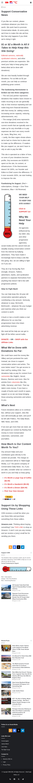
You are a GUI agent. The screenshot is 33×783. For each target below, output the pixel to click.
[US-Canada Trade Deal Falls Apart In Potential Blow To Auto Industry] (6, 587)
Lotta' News (4, 746)
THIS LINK (19, 527)
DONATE (5, 339)
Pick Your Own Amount (14, 491)
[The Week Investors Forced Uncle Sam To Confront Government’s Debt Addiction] (6, 666)
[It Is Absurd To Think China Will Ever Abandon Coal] (6, 658)
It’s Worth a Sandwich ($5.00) (16, 484)
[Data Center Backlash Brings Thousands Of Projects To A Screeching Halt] (6, 684)
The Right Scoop (5, 749)
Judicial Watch (5, 744)
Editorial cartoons (8, 55)
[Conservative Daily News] (11, 2)
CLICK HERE (17, 559)
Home (4, 7)
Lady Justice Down (18, 690)
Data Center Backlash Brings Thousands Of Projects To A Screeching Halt (21, 684)
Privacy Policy (6, 764)
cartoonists (5, 376)
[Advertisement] (16, 620)
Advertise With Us (7, 759)
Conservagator (5, 741)
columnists (16, 382)
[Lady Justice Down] (6, 693)
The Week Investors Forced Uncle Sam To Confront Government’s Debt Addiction (21, 665)
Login (4, 762)
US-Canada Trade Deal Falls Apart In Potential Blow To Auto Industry (21, 586)
